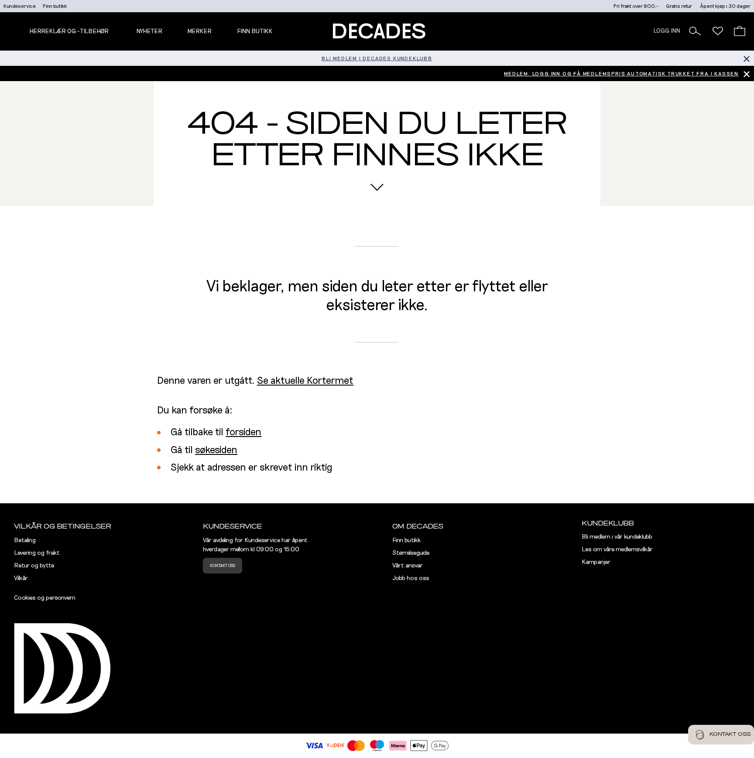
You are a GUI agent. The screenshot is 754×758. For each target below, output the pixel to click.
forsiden (243, 432)
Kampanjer (596, 562)
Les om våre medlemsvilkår (617, 549)
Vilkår (21, 578)
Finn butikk (55, 6)
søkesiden (216, 450)
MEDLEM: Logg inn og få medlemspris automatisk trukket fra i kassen (621, 73)
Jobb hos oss (410, 578)
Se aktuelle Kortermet (305, 381)
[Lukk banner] (746, 58)
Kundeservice (19, 6)
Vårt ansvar (407, 566)
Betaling (25, 540)
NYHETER (149, 31)
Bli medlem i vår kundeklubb (617, 537)
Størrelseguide (410, 553)
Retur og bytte (34, 566)
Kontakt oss (222, 565)
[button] (695, 31)
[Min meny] (718, 31)
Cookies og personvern (44, 598)
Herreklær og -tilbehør (69, 31)
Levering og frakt (37, 553)
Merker (199, 31)
